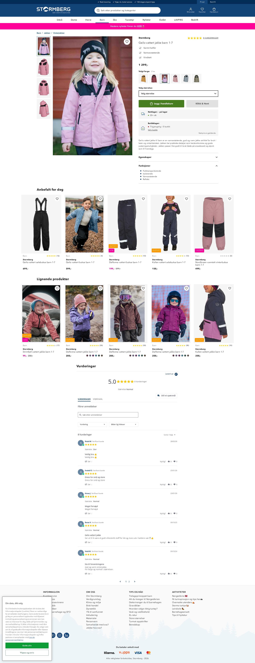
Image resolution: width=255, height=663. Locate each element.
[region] (27, 628)
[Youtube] (52, 635)
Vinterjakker (59, 33)
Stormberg (144, 38)
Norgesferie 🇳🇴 (180, 596)
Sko (115, 20)
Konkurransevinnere (53, 602)
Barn (102, 20)
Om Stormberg (94, 596)
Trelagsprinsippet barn (140, 596)
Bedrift (194, 20)
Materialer (91, 618)
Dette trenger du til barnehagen (145, 602)
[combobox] (92, 424)
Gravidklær (134, 605)
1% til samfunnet (94, 612)
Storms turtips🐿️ (180, 605)
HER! (139, 26)
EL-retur (133, 615)
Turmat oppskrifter (138, 621)
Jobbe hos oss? (94, 628)
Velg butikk (153, 130)
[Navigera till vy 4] (44, 109)
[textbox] (176, 436)
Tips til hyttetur (179, 615)
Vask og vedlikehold (139, 612)
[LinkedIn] (66, 635)
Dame (74, 20)
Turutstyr (129, 20)
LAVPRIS (178, 20)
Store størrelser (137, 618)
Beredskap (134, 624)
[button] (89, 461)
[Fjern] (156, 10)
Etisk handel (92, 605)
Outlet (162, 20)
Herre (88, 20)
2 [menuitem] (129, 581)
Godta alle (27, 645)
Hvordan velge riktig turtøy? (143, 608)
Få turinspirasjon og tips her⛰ (187, 599)
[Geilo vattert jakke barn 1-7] (143, 78)
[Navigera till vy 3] (44, 88)
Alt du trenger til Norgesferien (144, 599)
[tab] (166, 395)
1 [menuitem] (126, 581)
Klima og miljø (93, 602)
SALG (59, 20)
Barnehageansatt (180, 612)
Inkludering (92, 615)
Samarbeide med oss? (97, 624)
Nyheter (147, 20)
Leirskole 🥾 (178, 608)
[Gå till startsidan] (54, 10)
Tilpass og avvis (27, 653)
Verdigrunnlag (93, 599)
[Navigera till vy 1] (44, 46)
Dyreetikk (91, 608)
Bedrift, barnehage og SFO (57, 612)
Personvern (91, 621)
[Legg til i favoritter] (127, 41)
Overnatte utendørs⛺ (183, 602)
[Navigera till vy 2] (44, 67)
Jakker (47, 33)
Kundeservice (50, 596)
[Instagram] (59, 635)
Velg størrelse (147, 93)
